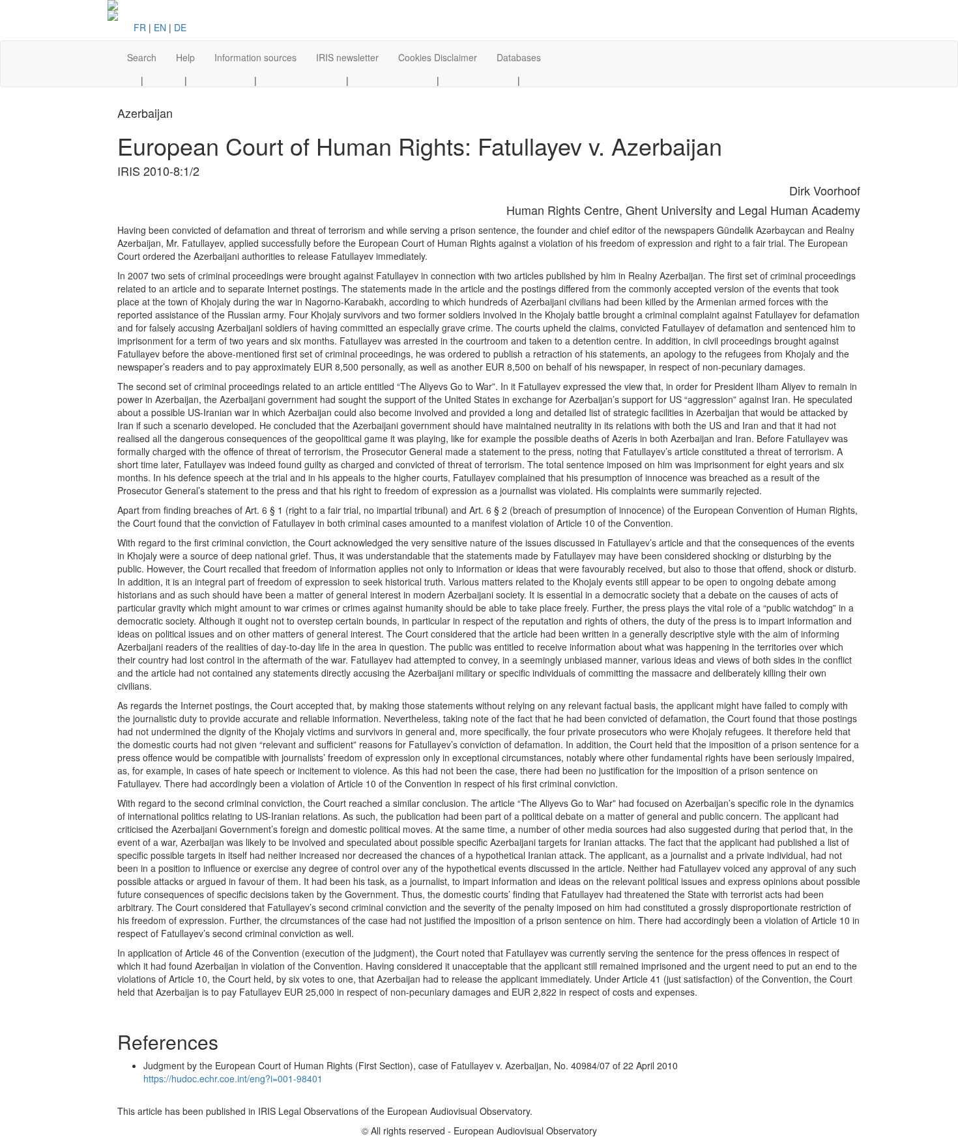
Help (185, 57)
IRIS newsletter (347, 57)
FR (140, 27)
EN (160, 27)
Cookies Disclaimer (437, 57)
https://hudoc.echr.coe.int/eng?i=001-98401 (233, 1078)
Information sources (255, 57)
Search (141, 57)
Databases (519, 57)
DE (180, 27)
